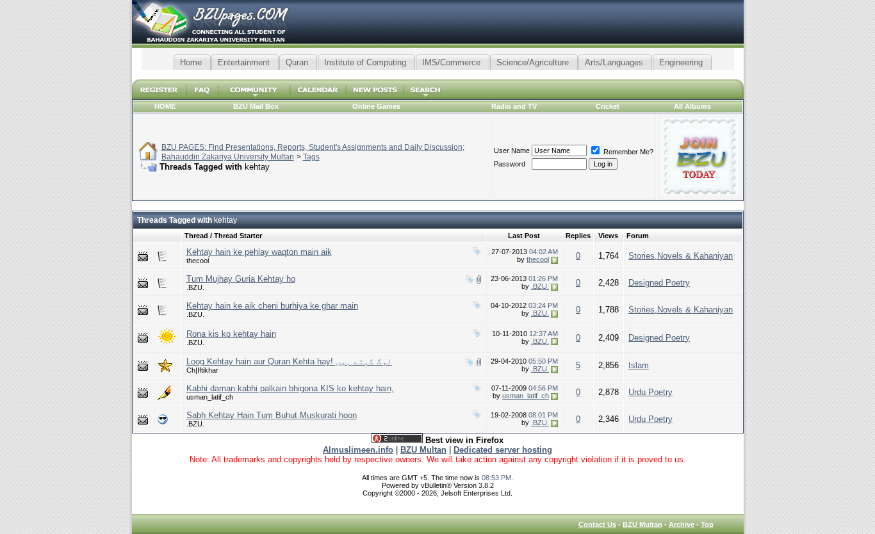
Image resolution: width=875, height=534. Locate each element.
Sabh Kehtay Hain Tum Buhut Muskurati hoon (271, 415)
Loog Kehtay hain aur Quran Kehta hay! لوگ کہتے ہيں (289, 361)
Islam (638, 365)
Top (707, 524)
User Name (512, 150)
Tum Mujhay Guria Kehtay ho (240, 279)
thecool (197, 260)
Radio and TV (514, 106)
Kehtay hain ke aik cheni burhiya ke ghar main (272, 306)
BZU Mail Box (256, 106)
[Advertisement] (437, 74)
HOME (165, 106)
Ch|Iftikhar (202, 370)
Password (509, 164)
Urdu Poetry (650, 392)
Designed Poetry (659, 282)
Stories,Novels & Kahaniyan (680, 256)
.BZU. (195, 287)
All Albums (692, 106)
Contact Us (597, 524)
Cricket (607, 106)
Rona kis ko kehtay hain (231, 334)
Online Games (376, 106)
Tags (311, 156)
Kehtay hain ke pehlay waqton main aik (259, 252)
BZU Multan (642, 524)
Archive (681, 524)
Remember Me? (627, 152)
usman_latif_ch (209, 397)
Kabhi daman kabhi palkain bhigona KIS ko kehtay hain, (290, 388)
